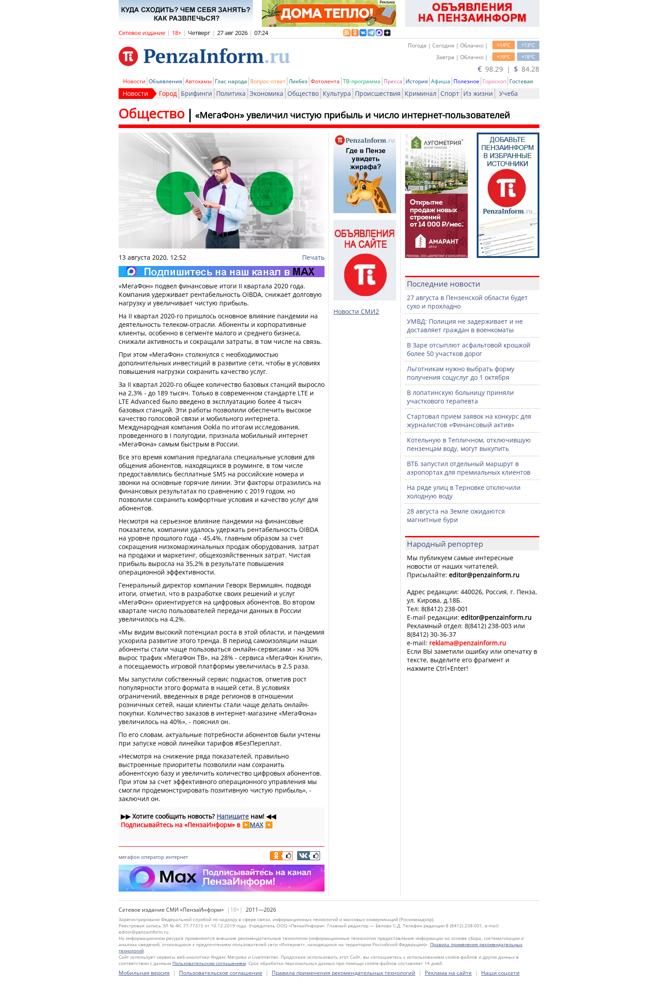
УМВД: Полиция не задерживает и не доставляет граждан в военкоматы (465, 325)
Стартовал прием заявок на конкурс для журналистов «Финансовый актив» (469, 420)
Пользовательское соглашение (220, 973)
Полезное (466, 81)
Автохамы (198, 81)
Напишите (233, 816)
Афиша (440, 81)
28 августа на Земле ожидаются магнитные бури (456, 515)
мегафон (129, 856)
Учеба (508, 93)
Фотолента (325, 81)
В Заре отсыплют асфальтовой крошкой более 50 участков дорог (468, 349)
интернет (177, 856)
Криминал (420, 93)
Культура (337, 93)
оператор (152, 856)
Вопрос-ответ (268, 81)
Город (168, 93)
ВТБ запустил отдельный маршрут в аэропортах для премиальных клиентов (468, 467)
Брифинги (196, 93)
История (417, 81)
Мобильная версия (144, 973)
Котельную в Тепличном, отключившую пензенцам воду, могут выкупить (469, 444)
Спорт (449, 93)
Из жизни (478, 93)
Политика (231, 93)
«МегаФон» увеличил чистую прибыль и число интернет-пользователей (352, 115)
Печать (313, 257)
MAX (256, 824)
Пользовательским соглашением (209, 963)
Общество (303, 93)
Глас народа (231, 81)
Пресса (393, 81)
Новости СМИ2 (356, 311)
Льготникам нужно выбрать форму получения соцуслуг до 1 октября (460, 373)
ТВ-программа (361, 81)
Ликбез (298, 81)
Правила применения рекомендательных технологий (343, 973)
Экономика (266, 93)
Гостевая (521, 81)
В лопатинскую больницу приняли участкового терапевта (460, 396)
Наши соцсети (500, 973)
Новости (134, 81)
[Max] (222, 271)
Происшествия (378, 93)
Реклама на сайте (448, 973)
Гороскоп (494, 81)
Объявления (165, 81)
